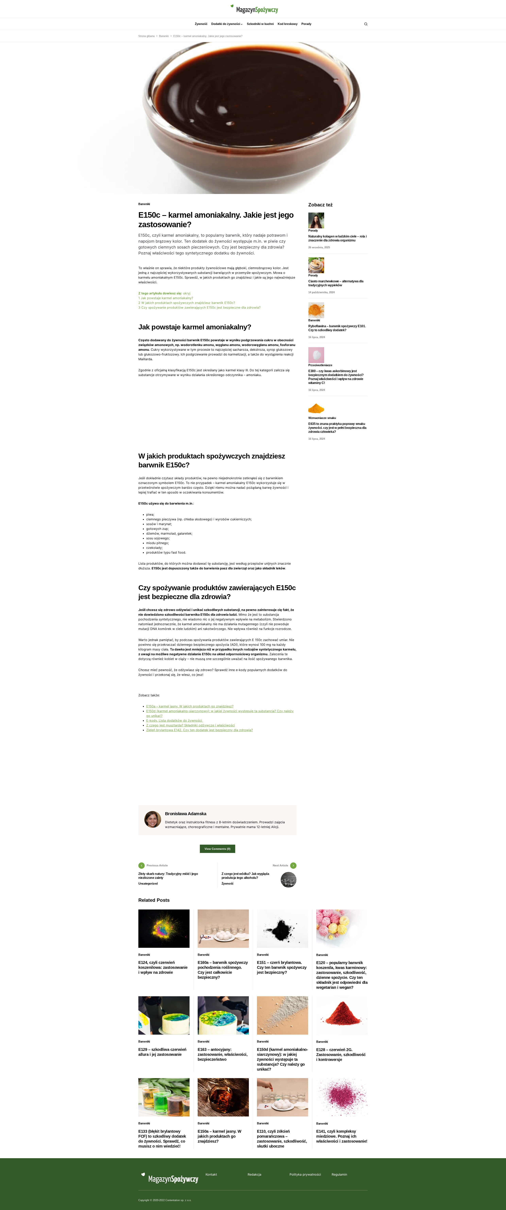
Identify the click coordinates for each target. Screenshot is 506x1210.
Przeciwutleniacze (320, 365)
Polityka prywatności (305, 1174)
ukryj (186, 293)
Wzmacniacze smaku (322, 418)
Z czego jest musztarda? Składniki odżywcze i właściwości (190, 725)
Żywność (227, 883)
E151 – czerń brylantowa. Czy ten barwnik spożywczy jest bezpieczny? (282, 967)
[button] (366, 24)
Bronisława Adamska (185, 813)
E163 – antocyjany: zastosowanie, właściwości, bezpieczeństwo (222, 1054)
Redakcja (254, 1174)
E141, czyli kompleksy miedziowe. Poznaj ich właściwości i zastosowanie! (341, 1136)
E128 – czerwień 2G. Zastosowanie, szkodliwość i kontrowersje (341, 1054)
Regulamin (339, 1174)
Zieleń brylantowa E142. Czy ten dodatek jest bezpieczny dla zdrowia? (199, 730)
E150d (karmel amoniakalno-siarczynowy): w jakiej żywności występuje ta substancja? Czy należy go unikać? (282, 1059)
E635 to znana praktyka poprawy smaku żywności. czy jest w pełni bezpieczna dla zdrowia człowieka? (337, 427)
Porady (313, 230)
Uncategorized (148, 883)
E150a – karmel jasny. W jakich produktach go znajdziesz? (189, 706)
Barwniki (164, 36)
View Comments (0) (217, 848)
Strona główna (146, 36)
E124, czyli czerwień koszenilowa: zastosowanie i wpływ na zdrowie (163, 967)
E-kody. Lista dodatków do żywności (174, 720)
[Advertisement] (217, 411)
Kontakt (211, 1174)
